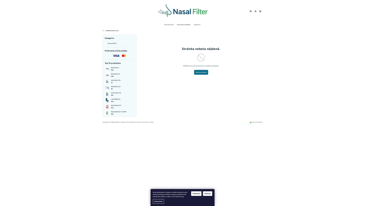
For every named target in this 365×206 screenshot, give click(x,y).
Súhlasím (207, 194)
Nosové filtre (112, 43)
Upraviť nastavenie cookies (145, 122)
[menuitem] (169, 25)
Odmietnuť (196, 194)
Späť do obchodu (201, 72)
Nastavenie (158, 201)
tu (183, 197)
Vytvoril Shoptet (257, 122)
